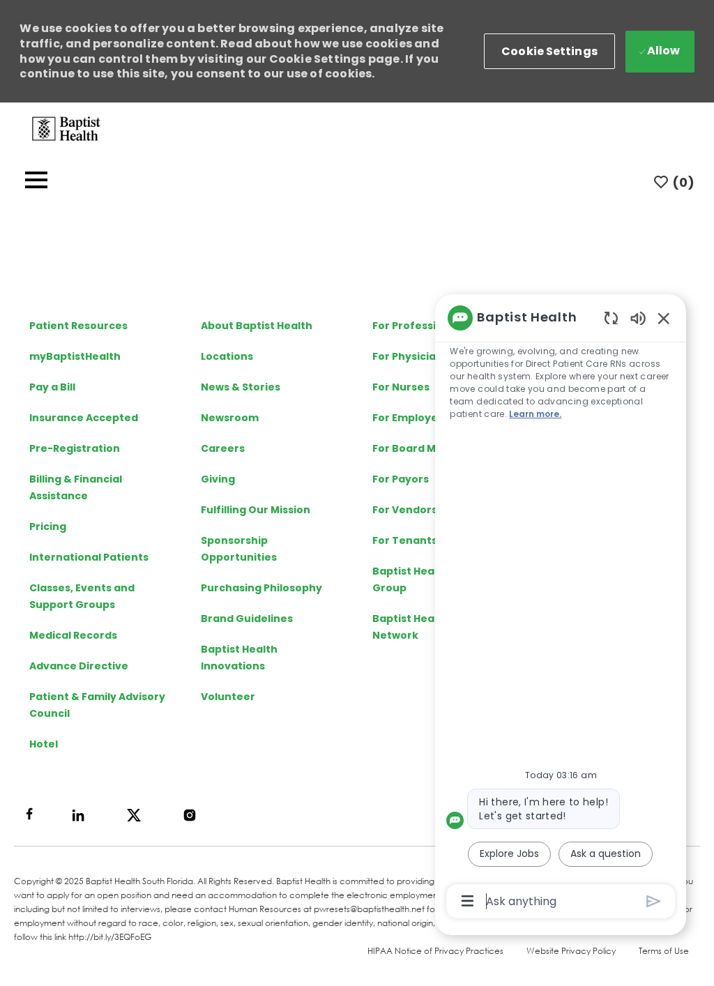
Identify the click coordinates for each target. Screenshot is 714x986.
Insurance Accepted (83, 418)
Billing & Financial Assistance (75, 487)
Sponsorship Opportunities (239, 548)
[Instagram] (189, 815)
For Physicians (410, 356)
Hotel (43, 744)
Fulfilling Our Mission (255, 510)
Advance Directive (78, 666)
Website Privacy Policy (571, 951)
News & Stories (240, 387)
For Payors (400, 479)
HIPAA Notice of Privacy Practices (435, 951)
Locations (227, 356)
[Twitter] (134, 815)
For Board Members (425, 448)
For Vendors (404, 510)
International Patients (89, 557)
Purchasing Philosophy (261, 588)
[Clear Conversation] (611, 317)
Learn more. (535, 414)
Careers (223, 448)
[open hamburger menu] (36, 182)
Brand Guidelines (247, 618)
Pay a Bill (52, 387)
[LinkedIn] (78, 815)
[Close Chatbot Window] (664, 318)
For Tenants (404, 540)
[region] (560, 608)
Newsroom (230, 418)
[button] (549, 51)
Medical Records (73, 635)
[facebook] (29, 813)
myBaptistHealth (75, 356)
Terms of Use (664, 951)
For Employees (411, 418)
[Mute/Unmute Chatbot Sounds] (638, 318)
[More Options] (467, 901)
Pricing (47, 526)
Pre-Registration (74, 448)
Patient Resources (78, 326)
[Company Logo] (66, 128)
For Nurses (401, 387)
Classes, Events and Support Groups (82, 596)
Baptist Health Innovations (239, 657)
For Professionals (418, 326)
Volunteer (228, 697)
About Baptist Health (256, 326)
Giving (218, 479)
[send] (653, 901)
